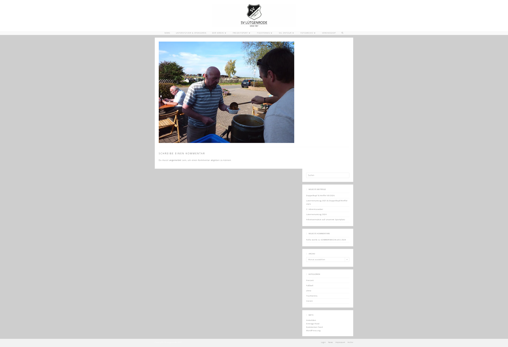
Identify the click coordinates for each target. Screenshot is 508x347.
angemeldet (175, 160)
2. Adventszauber (314, 209)
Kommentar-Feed (314, 327)
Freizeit (310, 280)
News (330, 342)
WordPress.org (313, 330)
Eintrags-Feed (312, 323)
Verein (309, 301)
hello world (311, 240)
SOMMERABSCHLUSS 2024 (333, 240)
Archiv (350, 342)
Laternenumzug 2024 (316, 214)
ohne (308, 290)
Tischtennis (312, 296)
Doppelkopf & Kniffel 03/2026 (320, 195)
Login (323, 342)
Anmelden (311, 320)
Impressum (340, 342)
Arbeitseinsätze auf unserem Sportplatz (325, 219)
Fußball (309, 285)
